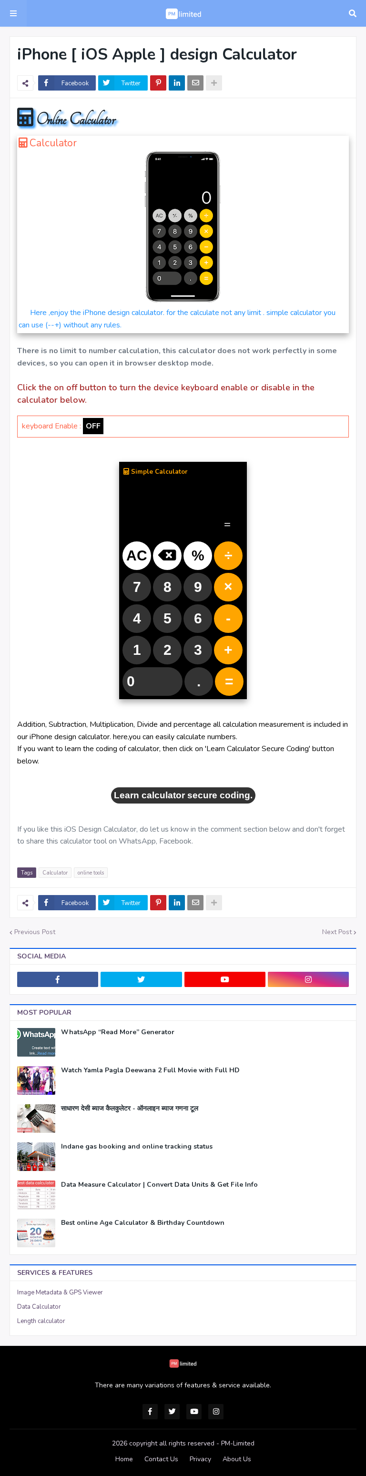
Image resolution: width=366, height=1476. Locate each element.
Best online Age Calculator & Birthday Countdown (142, 1223)
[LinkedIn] (177, 83)
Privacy (200, 1459)
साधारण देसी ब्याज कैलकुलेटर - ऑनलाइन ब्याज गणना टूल (129, 1108)
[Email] (195, 83)
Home (124, 1459)
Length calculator (41, 1321)
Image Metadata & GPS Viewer (60, 1292)
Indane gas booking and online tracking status (137, 1146)
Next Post (337, 931)
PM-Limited (237, 1443)
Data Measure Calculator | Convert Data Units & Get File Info (159, 1185)
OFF (93, 426)
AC (136, 555)
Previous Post (34, 931)
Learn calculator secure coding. (183, 795)
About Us (237, 1459)
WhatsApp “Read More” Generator (117, 1032)
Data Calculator (39, 1307)
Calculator (55, 872)
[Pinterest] (158, 83)
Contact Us (161, 1459)
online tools (91, 872)
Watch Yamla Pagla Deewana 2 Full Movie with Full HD (150, 1070)
